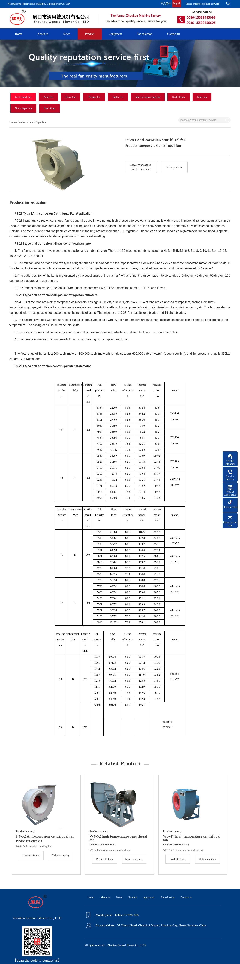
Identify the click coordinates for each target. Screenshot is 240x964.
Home (18, 34)
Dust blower (178, 97)
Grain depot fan (23, 108)
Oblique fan (94, 97)
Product (89, 34)
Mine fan (202, 97)
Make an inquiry (60, 855)
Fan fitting (49, 108)
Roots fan (70, 97)
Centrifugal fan (23, 97)
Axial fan (48, 97)
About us (42, 34)
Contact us (173, 34)
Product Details (31, 855)
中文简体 (165, 3)
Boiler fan (117, 97)
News (66, 34)
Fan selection (144, 34)
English (176, 3)
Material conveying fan (147, 97)
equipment (115, 34)
